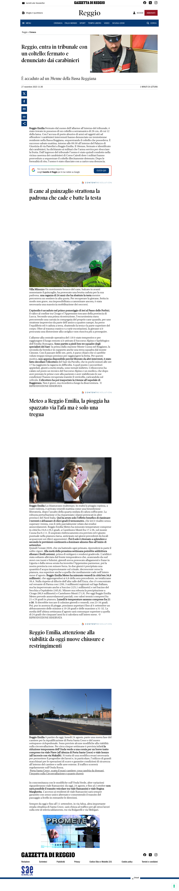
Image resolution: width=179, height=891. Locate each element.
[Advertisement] (50, 108)
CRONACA (58, 23)
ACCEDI (140, 13)
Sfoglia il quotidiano (34, 13)
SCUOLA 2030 (118, 23)
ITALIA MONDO (71, 23)
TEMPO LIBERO (94, 23)
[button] (70, 831)
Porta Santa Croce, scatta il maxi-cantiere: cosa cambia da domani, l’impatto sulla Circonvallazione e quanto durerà (66, 772)
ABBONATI (151, 13)
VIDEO (106, 23)
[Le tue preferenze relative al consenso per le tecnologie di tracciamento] (174, 886)
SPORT (82, 23)
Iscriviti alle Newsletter (35, 3)
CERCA (153, 23)
